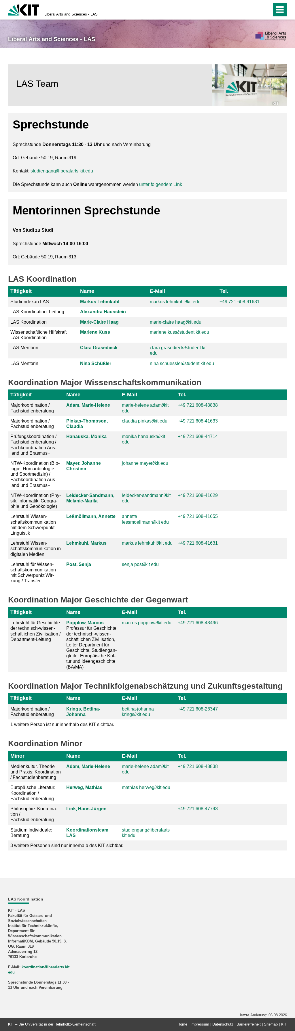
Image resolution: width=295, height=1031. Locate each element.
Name (87, 291)
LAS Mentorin (24, 347)
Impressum (199, 1024)
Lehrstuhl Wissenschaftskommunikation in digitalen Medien (35, 548)
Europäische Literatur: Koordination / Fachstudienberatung (32, 793)
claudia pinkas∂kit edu (144, 420)
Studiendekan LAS (29, 301)
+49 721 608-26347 (198, 708)
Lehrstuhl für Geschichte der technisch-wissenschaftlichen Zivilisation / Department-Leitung (35, 631)
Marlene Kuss (95, 332)
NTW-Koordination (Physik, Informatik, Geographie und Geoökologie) (35, 501)
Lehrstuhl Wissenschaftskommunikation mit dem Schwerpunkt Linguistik (33, 524)
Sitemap (271, 1024)
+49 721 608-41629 (198, 495)
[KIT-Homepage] (23, 9)
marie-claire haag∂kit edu (175, 322)
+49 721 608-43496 (198, 622)
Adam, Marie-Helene (88, 405)
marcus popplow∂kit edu (146, 622)
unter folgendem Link (160, 184)
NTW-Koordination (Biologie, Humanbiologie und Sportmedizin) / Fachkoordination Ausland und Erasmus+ (35, 474)
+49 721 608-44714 (198, 436)
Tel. (224, 291)
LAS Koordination (28, 322)
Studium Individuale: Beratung (31, 833)
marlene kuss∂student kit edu (179, 332)
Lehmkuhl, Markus (86, 543)
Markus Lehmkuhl (99, 301)
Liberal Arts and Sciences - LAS (71, 14)
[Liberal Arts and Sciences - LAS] (270, 36)
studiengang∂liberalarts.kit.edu (62, 170)
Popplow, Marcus (85, 622)
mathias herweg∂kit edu (146, 787)
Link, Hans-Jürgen (86, 808)
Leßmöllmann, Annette (91, 516)
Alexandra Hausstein (103, 311)
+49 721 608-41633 (198, 420)
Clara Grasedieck (99, 347)
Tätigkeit (21, 291)
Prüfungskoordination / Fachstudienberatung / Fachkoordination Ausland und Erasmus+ (33, 445)
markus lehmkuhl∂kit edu (175, 301)
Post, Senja (78, 564)
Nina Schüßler (95, 363)
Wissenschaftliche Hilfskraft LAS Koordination (38, 335)
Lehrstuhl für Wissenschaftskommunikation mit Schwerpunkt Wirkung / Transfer (33, 572)
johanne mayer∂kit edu (145, 463)
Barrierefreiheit (249, 1024)
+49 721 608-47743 (198, 808)
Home (182, 1024)
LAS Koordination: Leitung (37, 311)
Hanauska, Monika (86, 436)
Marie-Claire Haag (99, 322)
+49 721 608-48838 (198, 405)
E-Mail (157, 291)
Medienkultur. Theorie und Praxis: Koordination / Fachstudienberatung (35, 772)
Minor (17, 756)
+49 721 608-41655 (198, 516)
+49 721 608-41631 (240, 301)
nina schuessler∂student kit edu (182, 363)
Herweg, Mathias (84, 787)
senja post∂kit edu (140, 564)
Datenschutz (222, 1024)
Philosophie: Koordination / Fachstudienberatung (33, 814)
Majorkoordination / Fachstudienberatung (32, 408)
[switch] (255, 10)
